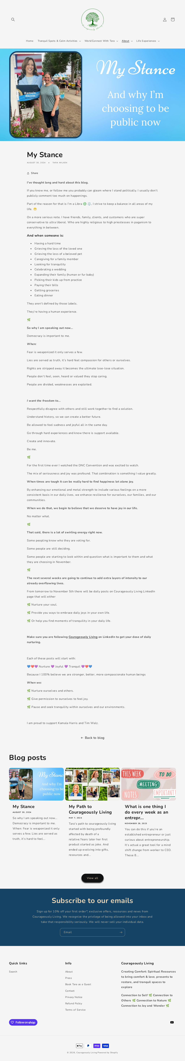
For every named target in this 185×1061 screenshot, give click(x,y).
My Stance (24, 806)
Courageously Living (83, 637)
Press (68, 978)
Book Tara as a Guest (78, 984)
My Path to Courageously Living (90, 809)
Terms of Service (75, 1010)
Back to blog (95, 738)
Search (13, 971)
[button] (13, 19)
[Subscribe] (121, 932)
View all (92, 878)
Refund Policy (73, 1003)
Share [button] (34, 173)
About (69, 971)
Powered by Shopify (108, 1052)
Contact (70, 991)
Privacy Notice (73, 997)
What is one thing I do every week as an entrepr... (146, 812)
